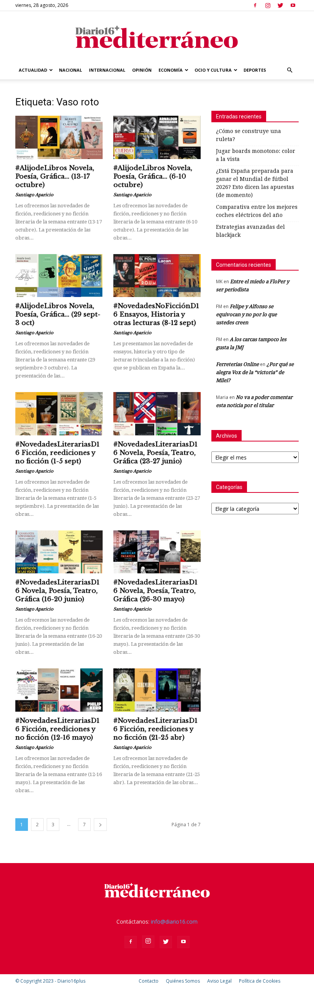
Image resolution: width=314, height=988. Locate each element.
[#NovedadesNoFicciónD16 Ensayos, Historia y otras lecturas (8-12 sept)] (157, 275)
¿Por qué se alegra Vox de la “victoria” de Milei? (255, 372)
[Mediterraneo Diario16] (157, 36)
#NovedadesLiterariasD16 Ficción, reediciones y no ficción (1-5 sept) (57, 452)
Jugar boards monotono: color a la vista (255, 155)
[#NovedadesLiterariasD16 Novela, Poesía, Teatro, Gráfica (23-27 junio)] (157, 413)
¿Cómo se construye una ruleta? (248, 135)
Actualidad (33, 70)
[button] (289, 70)
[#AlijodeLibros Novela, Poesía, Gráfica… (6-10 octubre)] (157, 137)
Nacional (70, 70)
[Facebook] (255, 5)
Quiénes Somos (183, 981)
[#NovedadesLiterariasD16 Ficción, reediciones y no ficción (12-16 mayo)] (59, 690)
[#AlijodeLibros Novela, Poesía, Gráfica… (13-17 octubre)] (59, 137)
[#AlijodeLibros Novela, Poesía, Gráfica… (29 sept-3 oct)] (59, 275)
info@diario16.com (174, 921)
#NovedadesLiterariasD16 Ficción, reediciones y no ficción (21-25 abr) (155, 729)
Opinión (142, 70)
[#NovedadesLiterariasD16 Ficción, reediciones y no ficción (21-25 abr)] (157, 690)
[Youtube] (293, 5)
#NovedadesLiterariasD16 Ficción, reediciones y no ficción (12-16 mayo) (57, 729)
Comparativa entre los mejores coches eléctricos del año (257, 211)
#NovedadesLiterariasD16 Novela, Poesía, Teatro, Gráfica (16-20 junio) (57, 590)
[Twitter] (280, 5)
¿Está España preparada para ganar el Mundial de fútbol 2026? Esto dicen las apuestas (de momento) (255, 183)
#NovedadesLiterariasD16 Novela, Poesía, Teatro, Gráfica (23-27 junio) (155, 452)
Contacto (149, 981)
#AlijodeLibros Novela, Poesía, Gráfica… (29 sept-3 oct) (57, 314)
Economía (171, 70)
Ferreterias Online (237, 364)
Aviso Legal (219, 981)
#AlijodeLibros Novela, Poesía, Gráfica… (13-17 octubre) (54, 176)
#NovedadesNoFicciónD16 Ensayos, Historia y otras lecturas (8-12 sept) (156, 314)
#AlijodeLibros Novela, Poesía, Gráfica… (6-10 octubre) (152, 176)
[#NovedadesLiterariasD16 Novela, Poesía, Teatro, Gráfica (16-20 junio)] (59, 552)
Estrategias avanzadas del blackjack (250, 231)
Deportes (255, 70)
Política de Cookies (259, 981)
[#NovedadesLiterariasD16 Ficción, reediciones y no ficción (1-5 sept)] (59, 413)
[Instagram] (267, 5)
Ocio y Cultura (213, 70)
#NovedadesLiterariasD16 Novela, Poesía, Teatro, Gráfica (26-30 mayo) (155, 590)
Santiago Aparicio (34, 194)
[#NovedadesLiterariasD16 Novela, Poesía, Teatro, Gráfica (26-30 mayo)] (157, 552)
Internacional (107, 70)
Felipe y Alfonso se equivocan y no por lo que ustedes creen (246, 314)
